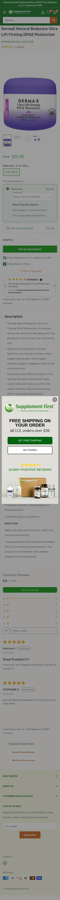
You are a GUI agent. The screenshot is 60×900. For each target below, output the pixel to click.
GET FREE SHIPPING (30, 440)
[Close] (54, 399)
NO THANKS (30, 450)
